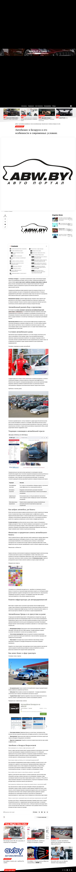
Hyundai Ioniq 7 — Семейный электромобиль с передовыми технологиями (46, 119)
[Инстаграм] (69, 870)
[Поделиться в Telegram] (47, 812)
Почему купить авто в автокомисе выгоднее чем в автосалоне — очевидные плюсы (29, 119)
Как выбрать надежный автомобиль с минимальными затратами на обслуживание (65, 219)
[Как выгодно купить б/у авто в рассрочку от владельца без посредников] (14, 832)
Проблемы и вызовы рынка (17, 255)
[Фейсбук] (63, 870)
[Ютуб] (67, 870)
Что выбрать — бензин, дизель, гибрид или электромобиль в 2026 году (37, 861)
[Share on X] (5, 221)
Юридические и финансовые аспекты (38, 252)
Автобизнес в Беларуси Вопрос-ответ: (37, 254)
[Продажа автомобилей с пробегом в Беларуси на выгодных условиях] (38, 832)
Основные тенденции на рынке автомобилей (17, 253)
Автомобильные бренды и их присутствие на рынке (18, 274)
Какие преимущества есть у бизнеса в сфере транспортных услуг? (39, 257)
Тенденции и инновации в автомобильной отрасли (18, 258)
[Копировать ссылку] (5, 227)
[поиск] (66, 106)
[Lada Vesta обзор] (64, 112)
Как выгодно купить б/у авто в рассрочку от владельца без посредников (14, 841)
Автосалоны (24, 115)
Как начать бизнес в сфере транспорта (37, 248)
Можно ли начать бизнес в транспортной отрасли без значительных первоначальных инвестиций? (38, 271)
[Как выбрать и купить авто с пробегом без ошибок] (14, 853)
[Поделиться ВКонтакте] (44, 812)
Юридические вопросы (17, 268)
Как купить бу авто (19, 126)
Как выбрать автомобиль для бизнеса (17, 261)
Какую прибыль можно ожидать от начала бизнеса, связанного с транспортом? (38, 264)
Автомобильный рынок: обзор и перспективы (18, 248)
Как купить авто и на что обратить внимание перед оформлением (59, 861)
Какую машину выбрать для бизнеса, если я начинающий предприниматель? (39, 260)
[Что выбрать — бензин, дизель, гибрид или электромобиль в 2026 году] (38, 853)
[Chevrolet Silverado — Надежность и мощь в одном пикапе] (12, 112)
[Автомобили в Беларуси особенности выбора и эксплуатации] (55, 236)
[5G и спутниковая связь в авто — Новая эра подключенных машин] (55, 225)
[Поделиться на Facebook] (5, 219)
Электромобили (41, 115)
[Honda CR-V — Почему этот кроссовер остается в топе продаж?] (55, 230)
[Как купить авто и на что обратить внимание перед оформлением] (61, 853)
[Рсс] (71, 870)
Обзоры (5, 115)
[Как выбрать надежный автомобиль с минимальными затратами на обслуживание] (55, 219)
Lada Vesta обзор (63, 117)
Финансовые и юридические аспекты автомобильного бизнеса (17, 264)
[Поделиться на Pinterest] (42, 812)
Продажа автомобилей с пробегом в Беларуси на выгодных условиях (35, 841)
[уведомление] (68, 106)
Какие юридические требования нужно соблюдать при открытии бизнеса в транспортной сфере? (38, 267)
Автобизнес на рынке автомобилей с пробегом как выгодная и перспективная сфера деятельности (60, 842)
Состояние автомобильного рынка (17, 250)
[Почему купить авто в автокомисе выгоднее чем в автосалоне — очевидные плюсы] (29, 112)
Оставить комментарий (42, 817)
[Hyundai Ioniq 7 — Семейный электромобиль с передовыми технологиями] (47, 112)
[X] (65, 870)
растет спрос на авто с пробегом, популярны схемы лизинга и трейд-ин (31, 282)
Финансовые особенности (17, 266)
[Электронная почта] (5, 224)
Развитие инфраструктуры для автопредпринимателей (15, 271)
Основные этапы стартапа (36, 250)
